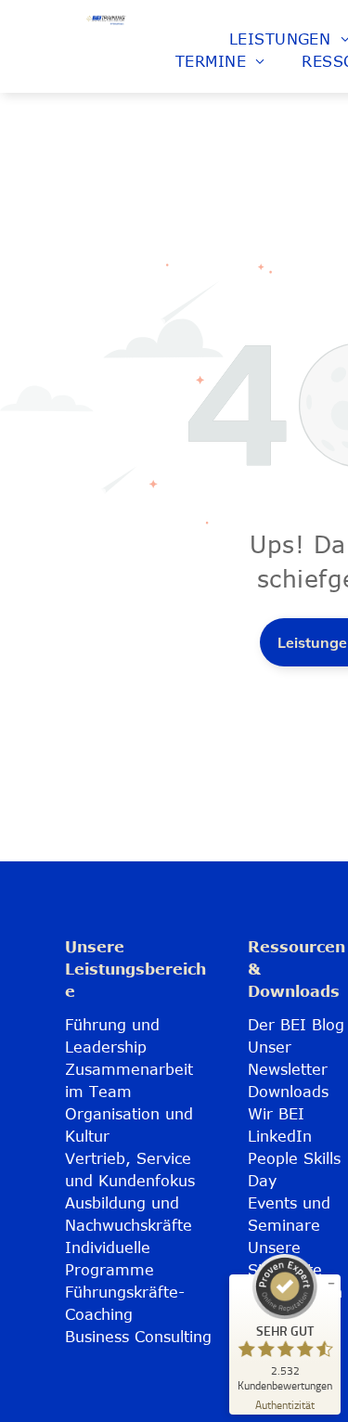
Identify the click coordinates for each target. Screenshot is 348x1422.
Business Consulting (138, 1336)
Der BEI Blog (296, 1024)
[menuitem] (220, 61)
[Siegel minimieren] (331, 1283)
